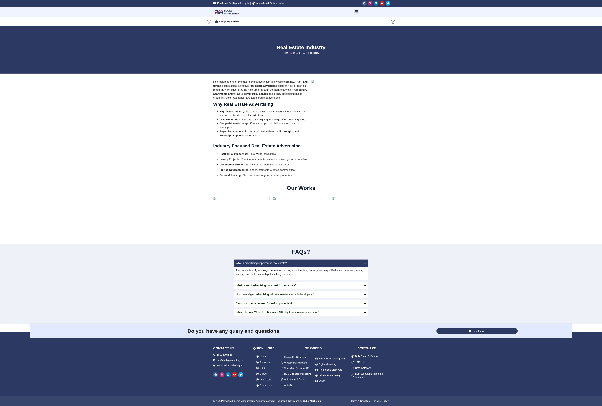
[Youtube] (382, 3)
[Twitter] (388, 3)
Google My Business (229, 22)
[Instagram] (370, 3)
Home (286, 53)
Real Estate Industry (306, 53)
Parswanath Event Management (237, 401)
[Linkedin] (376, 3)
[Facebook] (364, 3)
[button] (356, 11)
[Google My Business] (216, 21)
